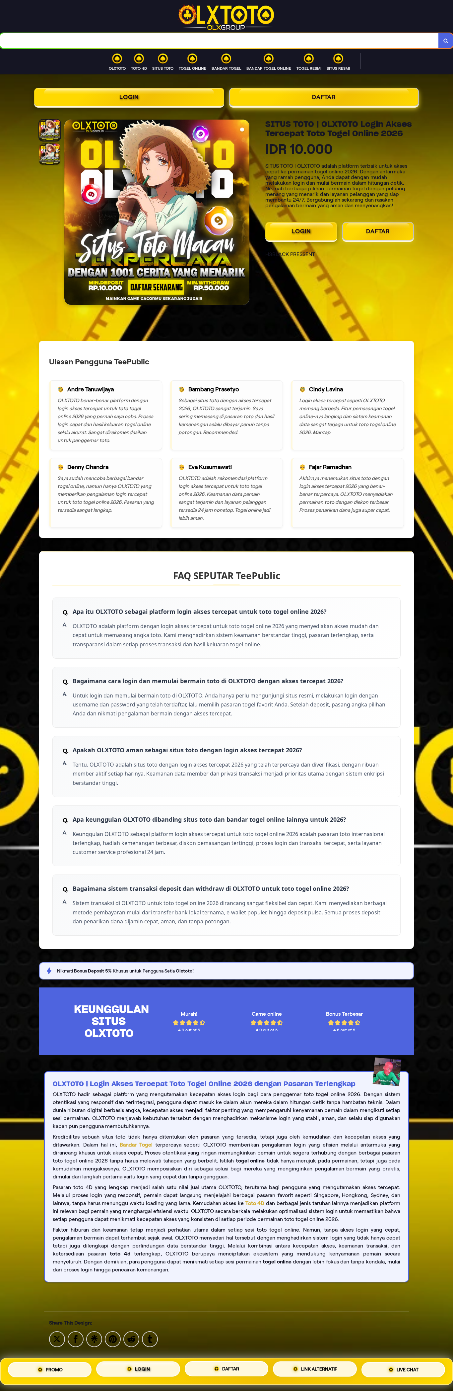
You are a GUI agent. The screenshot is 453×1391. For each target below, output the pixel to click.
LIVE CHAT (408, 1370)
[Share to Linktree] (94, 1339)
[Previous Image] (69, 213)
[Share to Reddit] (131, 1339)
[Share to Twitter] (57, 1339)
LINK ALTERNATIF (319, 1369)
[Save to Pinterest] (113, 1339)
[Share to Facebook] (76, 1339)
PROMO (54, 1369)
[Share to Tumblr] (150, 1339)
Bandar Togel (136, 1145)
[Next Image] (244, 213)
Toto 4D (255, 1203)
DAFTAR (324, 97)
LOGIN (129, 97)
